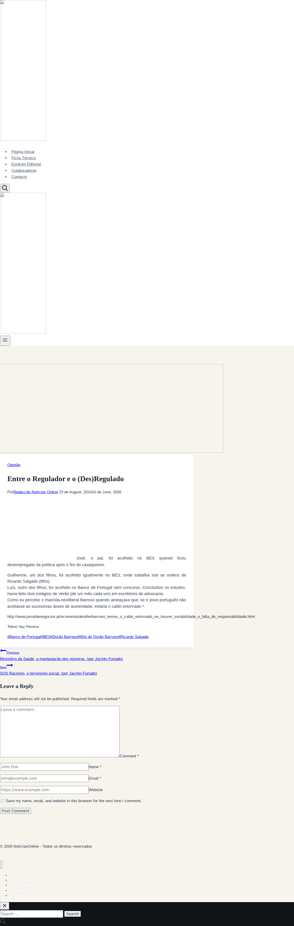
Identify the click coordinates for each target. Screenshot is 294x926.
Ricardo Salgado (133, 637)
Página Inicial (22, 152)
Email (95, 778)
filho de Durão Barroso (98, 637)
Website (96, 790)
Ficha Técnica (23, 158)
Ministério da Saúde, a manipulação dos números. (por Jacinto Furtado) (61, 656)
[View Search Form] (5, 188)
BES (46, 637)
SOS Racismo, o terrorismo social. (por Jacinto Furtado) (48, 670)
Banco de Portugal (24, 637)
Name (95, 767)
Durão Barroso (64, 637)
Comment (129, 756)
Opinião (13, 465)
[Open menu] (5, 341)
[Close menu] (1, 865)
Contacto (19, 177)
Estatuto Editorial (26, 164)
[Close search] (4, 906)
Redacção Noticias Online (35, 492)
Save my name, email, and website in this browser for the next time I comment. (74, 801)
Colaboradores (24, 170)
